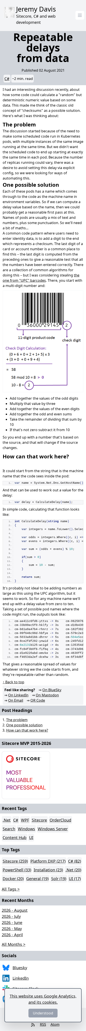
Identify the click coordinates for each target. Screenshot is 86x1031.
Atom (55, 1024)
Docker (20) (13, 878)
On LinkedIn (18, 695)
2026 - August (15, 910)
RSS (43, 1024)
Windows (26, 828)
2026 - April (12, 934)
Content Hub (14, 837)
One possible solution (24, 725)
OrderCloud (60, 820)
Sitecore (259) (15, 861)
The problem (17, 719)
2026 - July (11, 916)
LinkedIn (21, 978)
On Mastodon (47, 695)
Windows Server (53, 828)
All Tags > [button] (11, 889)
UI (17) (75, 878)
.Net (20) (73, 869)
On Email (15, 700)
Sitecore (39, 820)
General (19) (37, 878)
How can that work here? (27, 730)
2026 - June (12, 922)
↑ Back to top (13, 682)
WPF (25, 820)
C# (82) (74, 861)
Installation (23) (48, 869)
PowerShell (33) (17, 869)
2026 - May (12, 928)
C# (6, 78)
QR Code (37, 700)
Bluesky (20, 967)
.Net (7, 820)
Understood (43, 1013)
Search (9, 828)
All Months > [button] (13, 944)
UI (31, 837)
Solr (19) (58, 878)
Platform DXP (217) (47, 861)
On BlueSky (51, 689)
